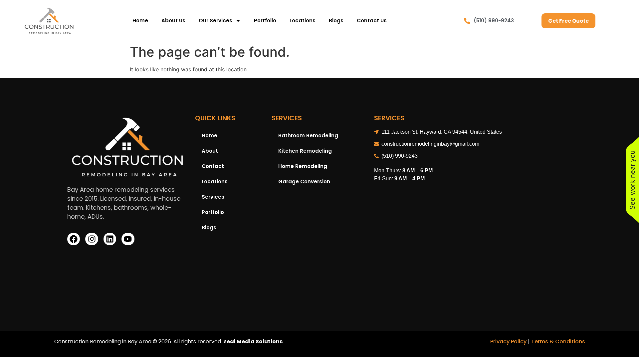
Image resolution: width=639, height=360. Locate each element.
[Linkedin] (110, 239)
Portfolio (265, 20)
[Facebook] (73, 239)
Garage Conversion (304, 181)
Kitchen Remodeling (305, 150)
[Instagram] (91, 239)
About (210, 150)
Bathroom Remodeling (308, 135)
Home (140, 20)
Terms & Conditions (558, 341)
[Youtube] (127, 239)
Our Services (215, 20)
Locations (303, 20)
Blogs (336, 20)
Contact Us (372, 20)
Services (213, 196)
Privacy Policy (508, 341)
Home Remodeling (302, 166)
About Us (173, 20)
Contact (213, 166)
